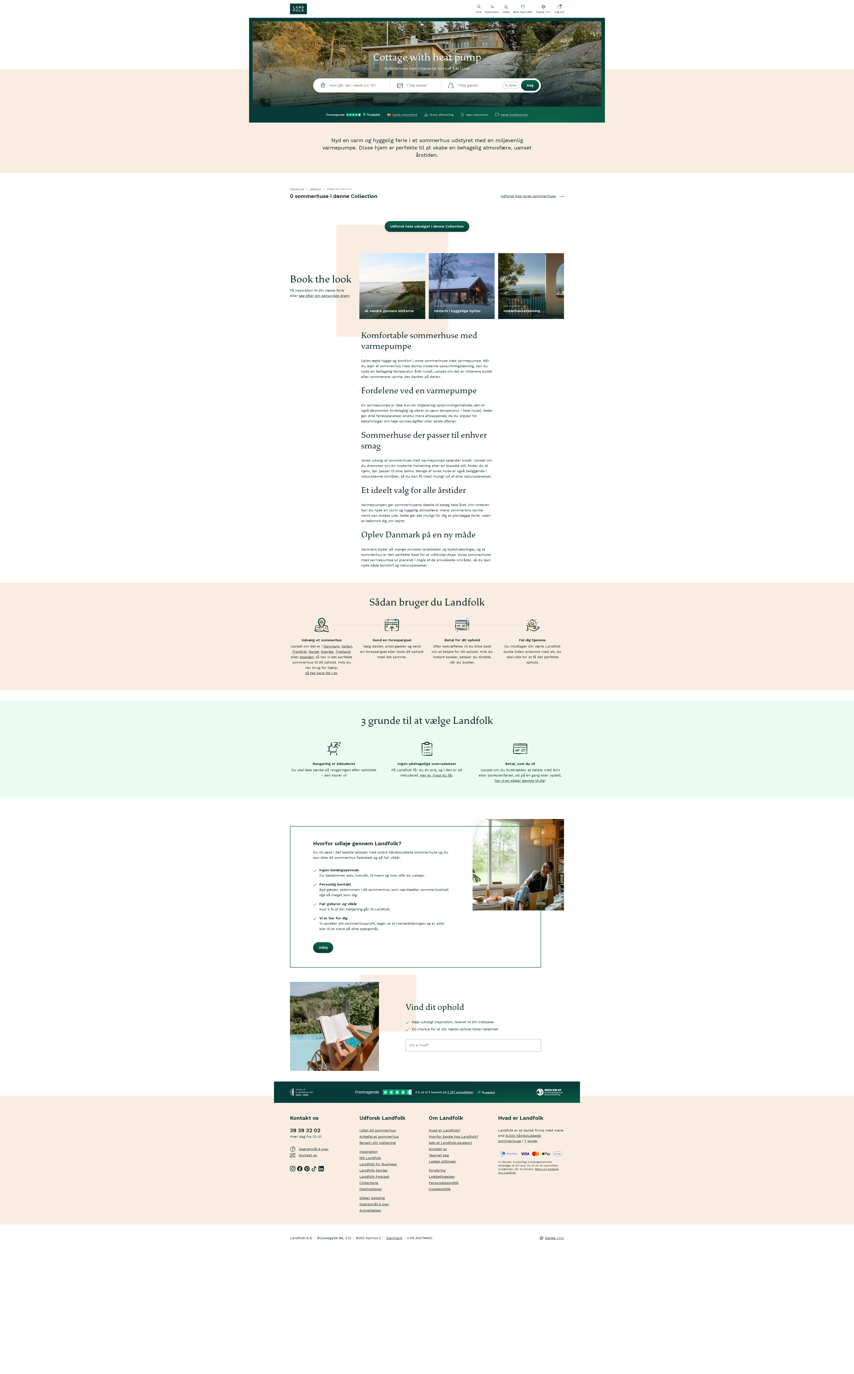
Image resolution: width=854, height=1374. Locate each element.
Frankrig (299, 652)
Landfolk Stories (373, 1170)
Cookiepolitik (440, 1189)
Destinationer (370, 1189)
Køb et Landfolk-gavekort (450, 1143)
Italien (346, 646)
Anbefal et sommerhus (379, 1136)
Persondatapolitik (444, 1183)
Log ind (559, 12)
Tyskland (343, 652)
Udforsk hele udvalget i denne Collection (427, 226)
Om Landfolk (446, 1118)
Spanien (307, 657)
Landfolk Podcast (374, 1176)
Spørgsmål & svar (314, 1149)
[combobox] (351, 85)
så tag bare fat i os (321, 673)
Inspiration (492, 12)
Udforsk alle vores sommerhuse (528, 196)
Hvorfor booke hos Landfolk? (453, 1136)
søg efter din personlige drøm (324, 296)
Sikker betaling (372, 1198)
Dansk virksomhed (405, 114)
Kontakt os (308, 1155)
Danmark (331, 646)
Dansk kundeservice (514, 114)
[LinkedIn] (321, 1168)
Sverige (327, 652)
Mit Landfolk (370, 1158)
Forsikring (437, 1170)
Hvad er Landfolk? (444, 1130)
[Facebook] (299, 1168)
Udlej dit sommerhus (377, 1130)
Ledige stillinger (442, 1161)
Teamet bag (439, 1155)
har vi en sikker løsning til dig (520, 781)
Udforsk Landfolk (382, 1118)
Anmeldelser (370, 1210)
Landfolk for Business (378, 1164)
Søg (530, 85)
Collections (315, 189)
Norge (314, 652)
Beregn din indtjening (377, 1143)
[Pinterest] (307, 1168)
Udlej (506, 12)
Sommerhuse (297, 189)
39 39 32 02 (305, 1130)
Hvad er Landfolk (520, 1118)
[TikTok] (314, 1168)
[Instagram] (292, 1168)
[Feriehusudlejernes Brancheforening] (550, 1092)
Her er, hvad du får (436, 775)
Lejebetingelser (442, 1176)
